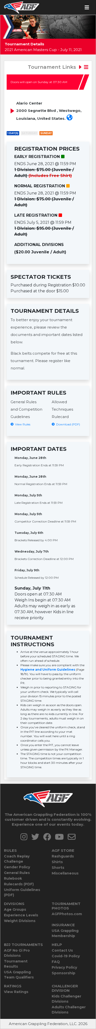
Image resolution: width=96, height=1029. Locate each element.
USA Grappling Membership (65, 933)
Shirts (57, 862)
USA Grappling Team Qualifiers (19, 974)
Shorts (58, 867)
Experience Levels (21, 915)
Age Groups (15, 909)
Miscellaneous (65, 873)
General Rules (17, 873)
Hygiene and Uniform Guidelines (47, 669)
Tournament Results (16, 964)
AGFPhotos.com (67, 914)
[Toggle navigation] (86, 7)
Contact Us (62, 950)
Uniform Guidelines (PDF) (22, 892)
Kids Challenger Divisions (66, 999)
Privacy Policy (64, 967)
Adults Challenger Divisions (69, 1009)
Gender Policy (17, 867)
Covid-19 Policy (66, 956)
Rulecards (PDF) (19, 884)
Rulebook (13, 878)
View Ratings (16, 992)
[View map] (69, 118)
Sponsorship (63, 973)
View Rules (22, 424)
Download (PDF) (67, 424)
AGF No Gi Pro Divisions (17, 953)
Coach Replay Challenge (17, 859)
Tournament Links (53, 67)
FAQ (56, 961)
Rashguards (63, 856)
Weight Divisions (19, 921)
